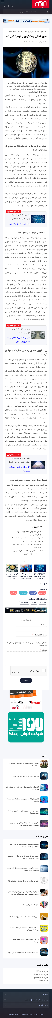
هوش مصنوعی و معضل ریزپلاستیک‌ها (26, 537)
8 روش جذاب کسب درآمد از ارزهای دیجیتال (12, 576)
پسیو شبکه (43, 980)
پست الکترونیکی (39, 634)
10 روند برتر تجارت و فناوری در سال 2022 (26, 776)
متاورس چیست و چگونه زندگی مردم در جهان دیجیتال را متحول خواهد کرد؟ (24, 824)
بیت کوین (42, 593)
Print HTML (24, 602)
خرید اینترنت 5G (41, 974)
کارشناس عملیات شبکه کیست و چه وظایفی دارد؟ (23, 952)
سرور (13, 1014)
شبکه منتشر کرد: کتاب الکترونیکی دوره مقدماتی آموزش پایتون (26, 552)
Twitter (33, 602)
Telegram (42, 602)
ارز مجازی (33, 593)
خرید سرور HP (42, 971)
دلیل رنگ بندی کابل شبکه (30, 905)
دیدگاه (44, 649)
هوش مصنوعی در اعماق (32, 541)
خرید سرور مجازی (40, 977)
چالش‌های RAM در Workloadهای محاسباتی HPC (23, 881)
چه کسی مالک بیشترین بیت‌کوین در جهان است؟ (26, 576)
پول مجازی (23, 593)
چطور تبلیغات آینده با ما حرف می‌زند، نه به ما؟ (24, 917)
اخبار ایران (42, 42)
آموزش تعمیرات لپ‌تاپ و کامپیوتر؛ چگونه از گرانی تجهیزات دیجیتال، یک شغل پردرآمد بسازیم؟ (23, 893)
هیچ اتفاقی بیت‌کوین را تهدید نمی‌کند (26, 36)
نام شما (43, 624)
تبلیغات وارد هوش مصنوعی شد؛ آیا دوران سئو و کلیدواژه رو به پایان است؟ (24, 845)
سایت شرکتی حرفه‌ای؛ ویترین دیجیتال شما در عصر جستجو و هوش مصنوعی (23, 869)
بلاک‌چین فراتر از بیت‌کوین (19, 223)
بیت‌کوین (13, 593)
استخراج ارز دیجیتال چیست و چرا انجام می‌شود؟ (40, 576)
